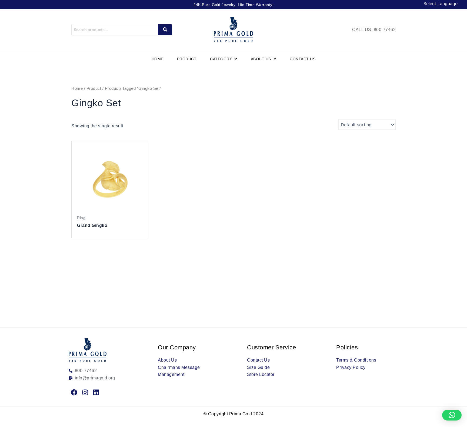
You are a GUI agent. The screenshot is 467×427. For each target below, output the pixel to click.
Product (187, 59)
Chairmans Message (179, 367)
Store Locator (261, 374)
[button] (223, 59)
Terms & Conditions (356, 360)
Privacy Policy (350, 367)
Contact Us (302, 59)
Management (171, 374)
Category (221, 59)
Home (158, 59)
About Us (261, 59)
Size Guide (258, 367)
